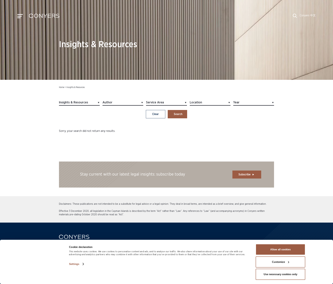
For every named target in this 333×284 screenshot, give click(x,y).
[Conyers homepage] (44, 17)
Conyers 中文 (308, 15)
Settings (74, 263)
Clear (155, 114)
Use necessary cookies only (280, 274)
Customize (278, 261)
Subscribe (244, 174)
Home (61, 87)
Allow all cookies (280, 249)
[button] (295, 17)
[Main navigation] (20, 17)
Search (178, 114)
